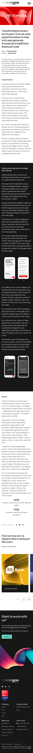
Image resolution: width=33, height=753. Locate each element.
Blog (17, 710)
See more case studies (9, 546)
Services (4, 713)
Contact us (6, 637)
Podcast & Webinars (7, 732)
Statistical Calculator (7, 729)
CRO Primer (5, 735)
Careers (4, 707)
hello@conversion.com (22, 729)
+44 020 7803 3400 (24, 723)
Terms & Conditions (7, 744)
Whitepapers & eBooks (8, 726)
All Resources (5, 723)
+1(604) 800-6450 (21, 726)
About (3, 710)
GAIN (29, 748)
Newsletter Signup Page (22, 707)
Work (3, 716)
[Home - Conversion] (10, 3)
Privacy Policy (17, 744)
